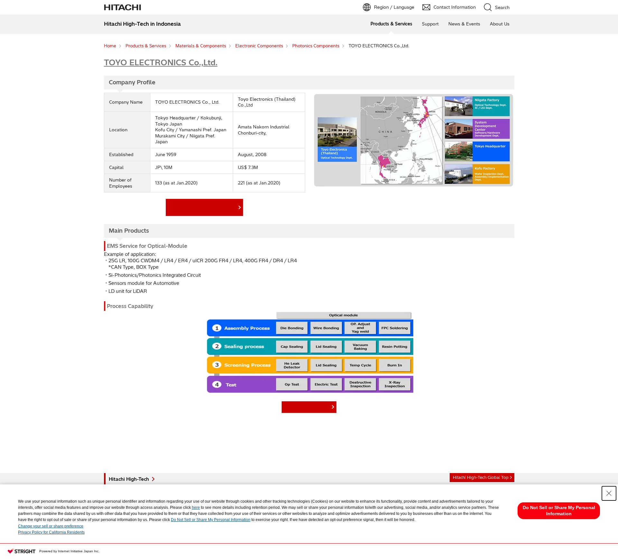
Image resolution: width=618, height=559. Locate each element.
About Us (500, 23)
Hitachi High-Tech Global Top (481, 477)
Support (430, 23)
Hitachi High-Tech (129, 479)
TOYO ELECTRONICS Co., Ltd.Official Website (203, 207)
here (196, 507)
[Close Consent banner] (609, 493)
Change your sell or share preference (50, 526)
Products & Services (391, 23)
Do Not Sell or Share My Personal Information (210, 519)
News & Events (464, 23)
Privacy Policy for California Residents (51, 532)
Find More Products (307, 406)
